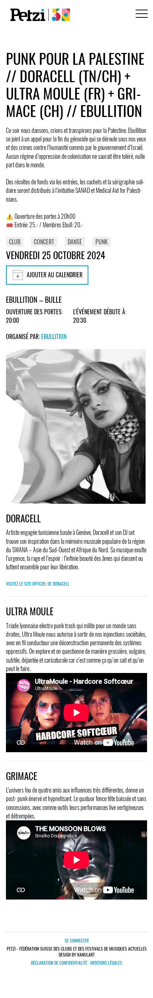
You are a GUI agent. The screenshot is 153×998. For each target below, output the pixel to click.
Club (14, 241)
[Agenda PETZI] (38, 15)
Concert (44, 241)
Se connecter (77, 940)
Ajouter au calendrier (54, 274)
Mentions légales (106, 963)
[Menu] (140, 15)
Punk (101, 241)
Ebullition (53, 336)
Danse (75, 241)
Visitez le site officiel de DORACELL (37, 583)
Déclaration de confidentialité (59, 963)
